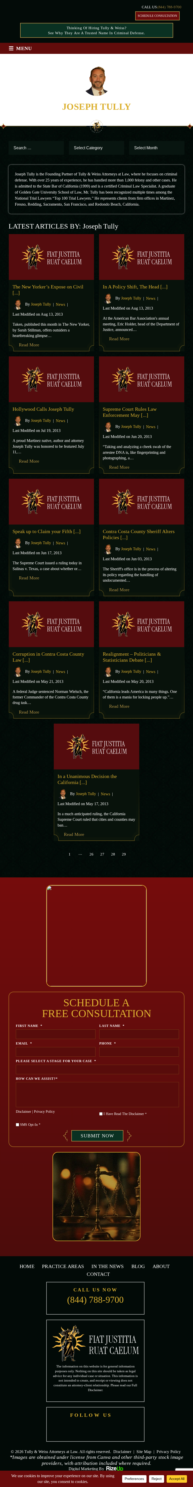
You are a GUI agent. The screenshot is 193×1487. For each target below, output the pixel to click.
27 (102, 854)
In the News (107, 1266)
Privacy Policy (44, 1111)
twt (94, 1428)
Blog (138, 1266)
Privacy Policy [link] (169, 1451)
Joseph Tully (41, 304)
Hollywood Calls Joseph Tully (43, 409)
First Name (29, 1026)
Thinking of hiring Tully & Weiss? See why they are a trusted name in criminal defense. (96, 30)
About (161, 1266)
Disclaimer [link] (122, 1451)
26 (91, 854)
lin (120, 1428)
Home (27, 1266)
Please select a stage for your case (56, 1061)
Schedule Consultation (157, 16)
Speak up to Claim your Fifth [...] (47, 531)
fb (69, 1428)
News (60, 304)
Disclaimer (23, 1111)
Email (24, 1043)
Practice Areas (63, 1266)
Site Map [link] (143, 1451)
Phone (107, 1043)
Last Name (112, 1026)
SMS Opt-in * (30, 1125)
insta (107, 1428)
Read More (29, 344)
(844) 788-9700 (169, 7)
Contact (98, 1274)
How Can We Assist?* (37, 1079)
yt (81, 1428)
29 (124, 854)
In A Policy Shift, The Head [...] (135, 286)
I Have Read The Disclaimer (125, 1114)
